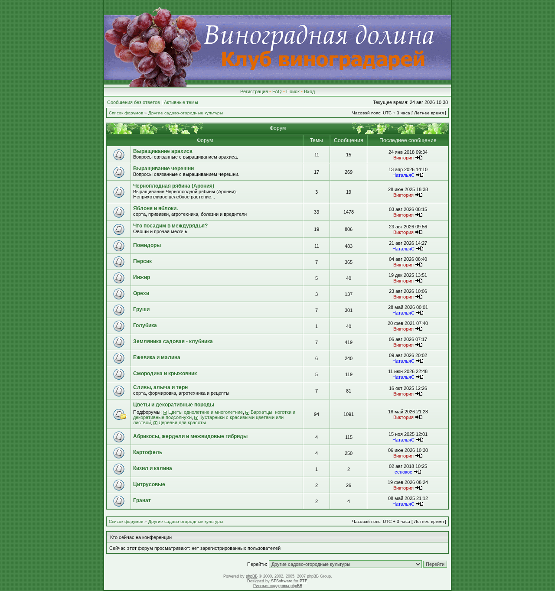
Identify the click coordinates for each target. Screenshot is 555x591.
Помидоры (147, 245)
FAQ (277, 91)
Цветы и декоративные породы (173, 405)
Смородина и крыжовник (165, 373)
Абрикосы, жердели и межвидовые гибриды (190, 436)
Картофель (147, 452)
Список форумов (126, 112)
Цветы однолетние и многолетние (205, 412)
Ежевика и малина (156, 357)
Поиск (293, 91)
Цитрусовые (149, 484)
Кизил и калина (152, 468)
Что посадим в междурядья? (170, 226)
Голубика (145, 325)
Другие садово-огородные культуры (185, 112)
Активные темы (181, 102)
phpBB (252, 576)
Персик (142, 261)
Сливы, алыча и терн (160, 387)
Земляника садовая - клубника (173, 341)
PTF (303, 581)
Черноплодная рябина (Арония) (173, 186)
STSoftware (281, 581)
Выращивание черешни (163, 169)
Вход (309, 91)
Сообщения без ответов (133, 102)
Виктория (403, 157)
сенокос (403, 471)
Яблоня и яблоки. (155, 208)
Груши (141, 309)
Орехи (141, 293)
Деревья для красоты (182, 422)
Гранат (142, 500)
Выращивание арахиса (163, 151)
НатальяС (403, 175)
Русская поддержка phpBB (277, 586)
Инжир (141, 277)
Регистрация (254, 91)
